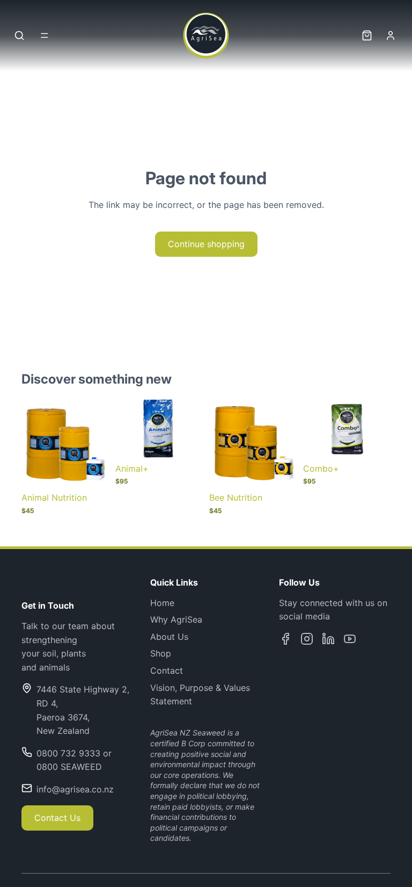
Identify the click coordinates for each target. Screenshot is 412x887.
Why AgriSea (176, 619)
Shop (160, 653)
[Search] (19, 35)
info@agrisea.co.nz (75, 789)
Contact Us (57, 817)
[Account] (390, 35)
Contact (166, 670)
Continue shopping (206, 244)
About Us (169, 636)
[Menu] (44, 35)
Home (162, 602)
